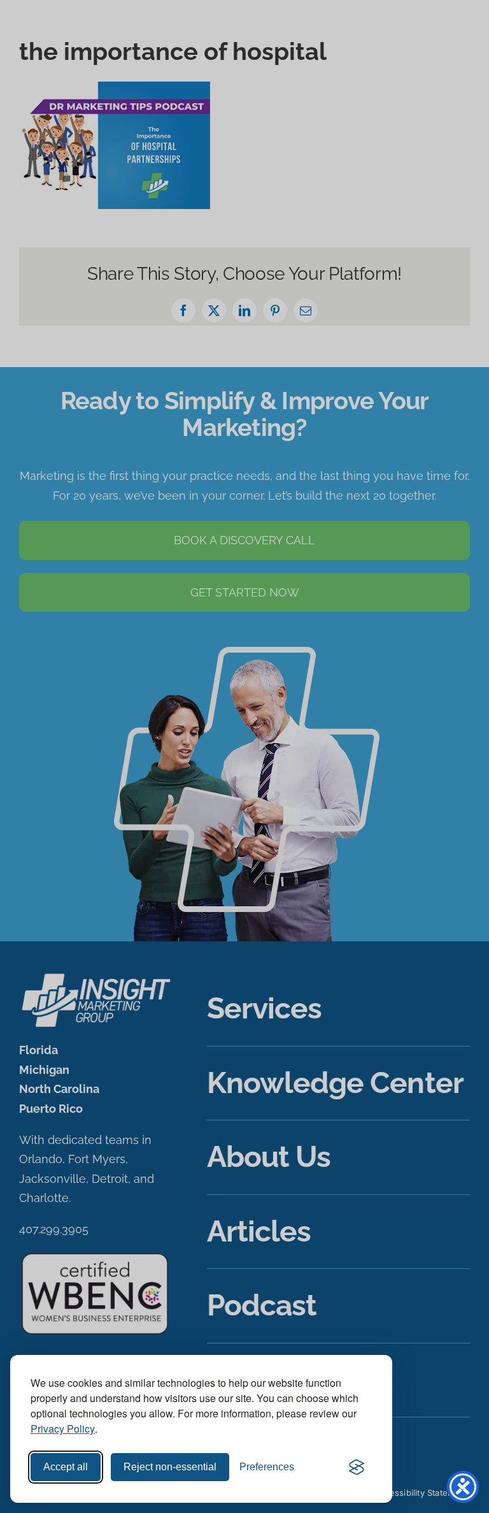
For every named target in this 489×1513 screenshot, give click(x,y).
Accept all (65, 1466)
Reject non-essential (170, 1466)
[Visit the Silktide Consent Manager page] (356, 1467)
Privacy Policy (63, 1428)
